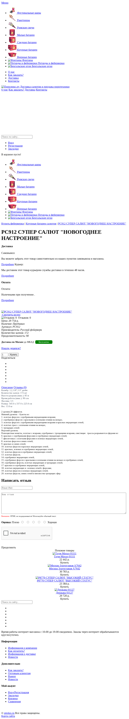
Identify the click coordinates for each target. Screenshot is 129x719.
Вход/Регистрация (18, 692)
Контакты (13, 81)
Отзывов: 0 (24, 317)
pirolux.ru (9, 713)
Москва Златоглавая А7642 (64, 568)
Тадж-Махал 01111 (64, 556)
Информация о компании (22, 648)
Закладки (13, 148)
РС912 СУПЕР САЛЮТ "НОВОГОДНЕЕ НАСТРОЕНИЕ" (92, 223)
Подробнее (7, 264)
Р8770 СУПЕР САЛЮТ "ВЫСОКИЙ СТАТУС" (64, 580)
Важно (12, 676)
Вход (11, 142)
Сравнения (14, 701)
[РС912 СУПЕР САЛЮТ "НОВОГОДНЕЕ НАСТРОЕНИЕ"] (36, 311)
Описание (7, 387)
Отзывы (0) (20, 387)
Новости (13, 657)
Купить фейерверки (12, 223)
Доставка (13, 78)
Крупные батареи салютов (41, 223)
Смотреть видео (10, 314)
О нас (11, 71)
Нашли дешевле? (11, 348)
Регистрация (15, 145)
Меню (4, 2)
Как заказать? (16, 74)
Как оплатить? (16, 651)
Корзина (13, 698)
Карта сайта (8, 716)
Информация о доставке (22, 654)
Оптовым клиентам (19, 673)
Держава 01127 (64, 592)
